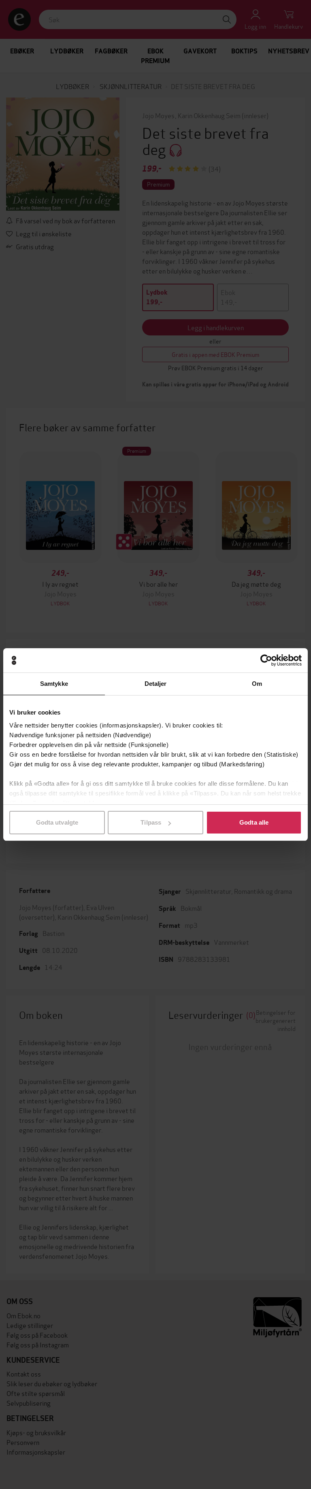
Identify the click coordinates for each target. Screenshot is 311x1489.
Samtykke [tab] (54, 683)
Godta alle (253, 822)
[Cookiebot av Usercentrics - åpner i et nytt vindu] (266, 660)
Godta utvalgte (57, 822)
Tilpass (151, 822)
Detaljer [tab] (156, 683)
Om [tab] (257, 683)
